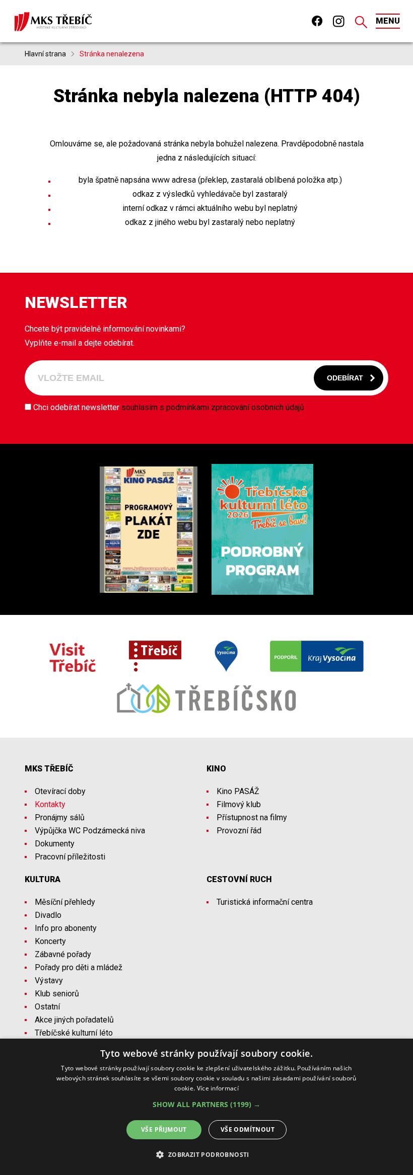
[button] (206, 1105)
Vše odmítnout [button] (247, 1129)
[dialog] (206, 1107)
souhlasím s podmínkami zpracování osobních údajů (212, 407)
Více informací (218, 1088)
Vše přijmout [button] (164, 1129)
